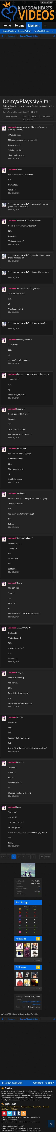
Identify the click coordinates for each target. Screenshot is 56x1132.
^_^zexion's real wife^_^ (19, 204)
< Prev (3, 857)
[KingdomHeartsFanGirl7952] (34, 974)
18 (38, 938)
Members (34, 25)
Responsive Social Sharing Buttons (14, 1130)
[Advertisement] (28, 68)
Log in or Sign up (46, 2)
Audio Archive (26, 1107)
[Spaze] (34, 953)
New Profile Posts (41, 31)
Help (51, 1083)
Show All (37, 960)
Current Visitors (9, 31)
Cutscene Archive (13, 1107)
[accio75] (19, 982)
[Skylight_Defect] (34, 946)
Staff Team (5, 1109)
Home (7, 25)
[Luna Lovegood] (19, 953)
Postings (46, 116)
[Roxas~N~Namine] (34, 982)
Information (28, 120)
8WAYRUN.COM (32, 1014)
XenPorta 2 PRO (5, 1014)
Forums (19, 25)
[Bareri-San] (27, 946)
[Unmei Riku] (19, 974)
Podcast (46, 1107)
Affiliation (14, 1109)
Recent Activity (30, 116)
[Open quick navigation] (54, 36)
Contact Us (40, 1083)
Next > (47, 857)
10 (38, 967)
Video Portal (37, 1107)
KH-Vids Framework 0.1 (10, 1119)
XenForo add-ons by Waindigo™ (13, 1126)
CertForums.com (35, 1130)
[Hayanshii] (27, 982)
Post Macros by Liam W (31, 1117)
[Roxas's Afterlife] (27, 974)
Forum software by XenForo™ (12, 1117)
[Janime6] (19, 946)
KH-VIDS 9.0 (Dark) (12, 1083)
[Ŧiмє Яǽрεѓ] (27, 953)
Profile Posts (11, 116)
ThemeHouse (34, 1122)
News (3, 1107)
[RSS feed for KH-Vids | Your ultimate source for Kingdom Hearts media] (23, 1113)
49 (42, 857)
